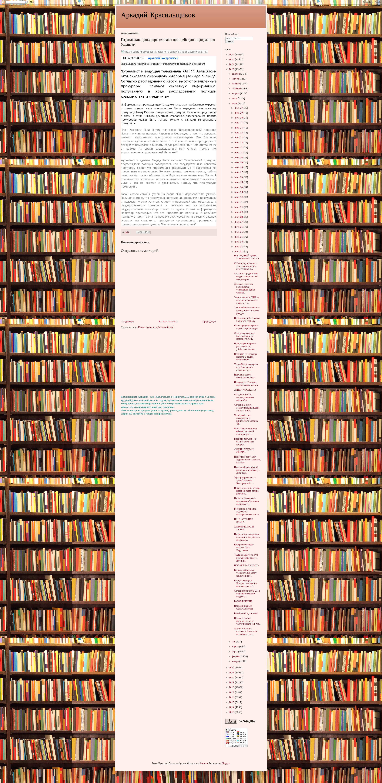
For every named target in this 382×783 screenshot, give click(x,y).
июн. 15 (239, 182)
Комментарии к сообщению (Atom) (156, 327)
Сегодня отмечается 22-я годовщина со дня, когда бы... (247, 594)
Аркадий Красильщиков (158, 14)
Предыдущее (209, 322)
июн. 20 (239, 157)
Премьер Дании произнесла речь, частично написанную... (247, 621)
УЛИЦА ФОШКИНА (245, 390)
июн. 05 (239, 232)
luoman (204, 763)
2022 (232, 668)
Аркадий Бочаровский (163, 58)
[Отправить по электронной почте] (137, 232)
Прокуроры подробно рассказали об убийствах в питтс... (245, 346)
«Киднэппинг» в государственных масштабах (244, 397)
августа (236, 93)
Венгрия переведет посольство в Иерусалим (244, 548)
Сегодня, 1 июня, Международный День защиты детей (246, 408)
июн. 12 (239, 197)
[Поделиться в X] (143, 232)
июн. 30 (239, 108)
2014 (232, 707)
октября (236, 84)
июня (235, 104)
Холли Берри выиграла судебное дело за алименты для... (246, 367)
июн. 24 (239, 138)
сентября (236, 89)
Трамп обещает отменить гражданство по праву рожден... (247, 311)
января (235, 661)
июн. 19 (239, 162)
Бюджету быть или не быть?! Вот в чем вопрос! (245, 442)
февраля (236, 656)
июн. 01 (239, 252)
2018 (232, 687)
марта (235, 651)
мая (234, 642)
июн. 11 (239, 202)
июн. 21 (239, 153)
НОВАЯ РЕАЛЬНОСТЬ (246, 565)
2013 (232, 712)
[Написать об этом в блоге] (140, 232)
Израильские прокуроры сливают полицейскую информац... (247, 537)
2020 (232, 677)
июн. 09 (239, 212)
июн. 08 (239, 217)
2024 (232, 64)
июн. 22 (239, 147)
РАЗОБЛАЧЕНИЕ (243, 601)
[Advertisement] (168, 362)
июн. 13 (239, 192)
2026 (232, 54)
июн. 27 (239, 123)
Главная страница (168, 322)
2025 (232, 59)
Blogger (226, 763)
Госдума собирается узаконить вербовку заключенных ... (245, 573)
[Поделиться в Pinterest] (149, 232)
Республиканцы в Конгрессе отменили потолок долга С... (245, 583)
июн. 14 (239, 187)
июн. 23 (239, 143)
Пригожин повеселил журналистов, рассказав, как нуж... (247, 460)
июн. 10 (239, 207)
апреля (235, 647)
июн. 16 (239, 177)
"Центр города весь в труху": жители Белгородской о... (245, 481)
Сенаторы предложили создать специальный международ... (246, 277)
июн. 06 (239, 227)
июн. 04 (239, 237)
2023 (232, 69)
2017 (232, 692)
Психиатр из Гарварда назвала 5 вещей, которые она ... (245, 357)
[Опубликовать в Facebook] (146, 232)
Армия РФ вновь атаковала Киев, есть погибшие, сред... (245, 631)
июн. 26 (239, 128)
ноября (235, 79)
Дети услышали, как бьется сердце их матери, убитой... (244, 336)
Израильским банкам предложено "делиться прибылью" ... (246, 501)
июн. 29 (239, 113)
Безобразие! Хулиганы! (246, 613)
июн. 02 (239, 247)
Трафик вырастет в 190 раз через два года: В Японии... (246, 558)
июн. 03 (239, 242)
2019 (232, 682)
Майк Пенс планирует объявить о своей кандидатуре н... (245, 432)
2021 (232, 673)
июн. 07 (239, 222)
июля (235, 98)
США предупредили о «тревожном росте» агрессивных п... (245, 266)
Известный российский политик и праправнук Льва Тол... (247, 470)
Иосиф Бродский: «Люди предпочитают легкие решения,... (247, 491)
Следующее (128, 322)
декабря (236, 74)
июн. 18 (239, 167)
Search (230, 42)
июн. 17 (239, 172)
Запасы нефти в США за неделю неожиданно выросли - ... (246, 300)
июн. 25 (239, 133)
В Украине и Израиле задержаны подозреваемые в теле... (247, 512)
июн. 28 (239, 118)
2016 (232, 697)
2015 (232, 702)
